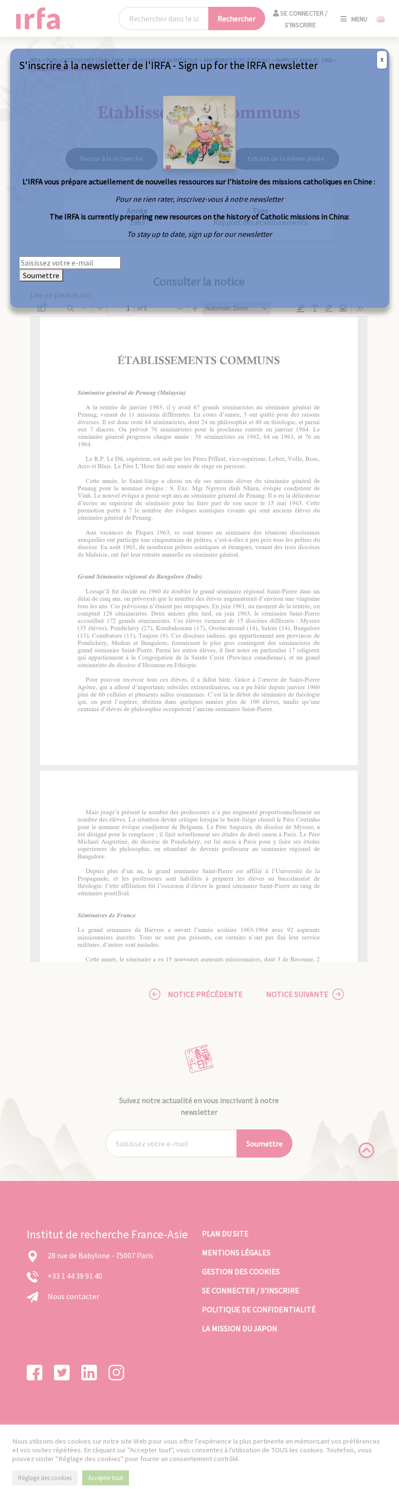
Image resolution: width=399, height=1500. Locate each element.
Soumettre (41, 275)
